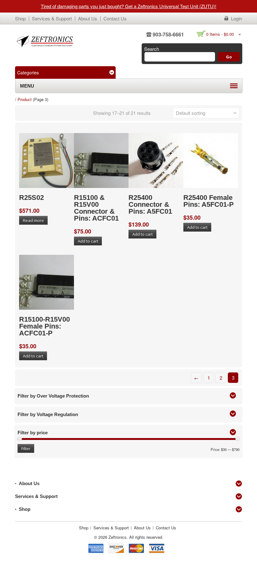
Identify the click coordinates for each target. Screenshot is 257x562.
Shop (20, 18)
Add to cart (88, 241)
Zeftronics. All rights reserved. (135, 537)
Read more (33, 220)
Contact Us (115, 18)
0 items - (220, 34)
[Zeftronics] (45, 41)
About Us (87, 18)
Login (236, 18)
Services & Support (52, 18)
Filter (25, 448)
